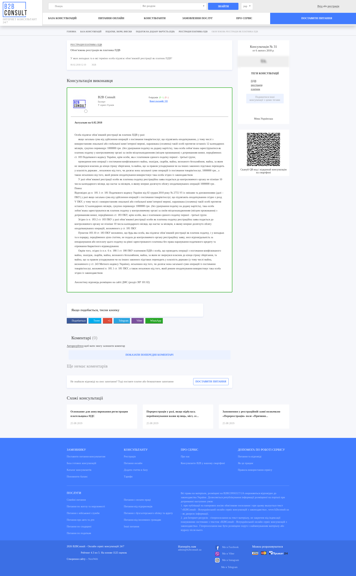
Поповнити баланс (77, 476)
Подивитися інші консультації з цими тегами (265, 98)
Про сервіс (244, 18)
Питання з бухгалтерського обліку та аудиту (148, 513)
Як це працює (245, 463)
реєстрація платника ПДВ (86, 44)
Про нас (185, 456)
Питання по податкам (79, 533)
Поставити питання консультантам (86, 456)
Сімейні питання (76, 499)
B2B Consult (106, 97)
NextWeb (93, 559)
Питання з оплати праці (137, 499)
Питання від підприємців (138, 506)
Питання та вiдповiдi (249, 456)
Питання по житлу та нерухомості (86, 506)
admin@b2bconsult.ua (189, 549)
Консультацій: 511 (159, 101)
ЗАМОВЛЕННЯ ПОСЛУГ (197, 18)
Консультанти (155, 18)
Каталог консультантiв (79, 470)
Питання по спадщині (79, 526)
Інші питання (131, 526)
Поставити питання (210, 381)
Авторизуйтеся (75, 346)
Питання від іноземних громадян (142, 519)
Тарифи (128, 476)
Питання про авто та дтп (80, 519)
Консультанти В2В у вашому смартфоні (203, 463)
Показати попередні (149, 354)
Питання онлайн (111, 18)
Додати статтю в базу (136, 470)
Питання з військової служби (83, 513)
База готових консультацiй (81, 463)
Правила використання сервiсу (255, 470)
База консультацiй (62, 18)
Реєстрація (130, 456)
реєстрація (333, 6)
